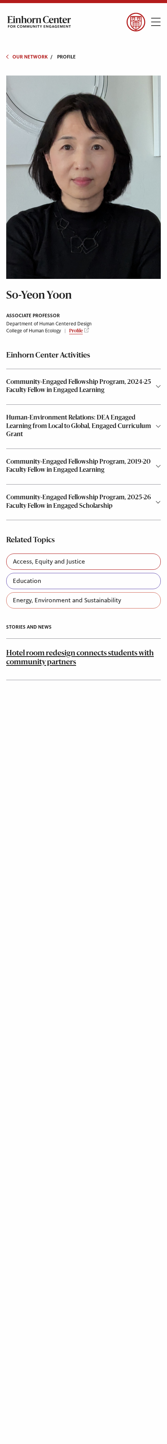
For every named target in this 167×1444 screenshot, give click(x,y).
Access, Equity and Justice (49, 562)
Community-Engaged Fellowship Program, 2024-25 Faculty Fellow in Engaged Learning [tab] (78, 386)
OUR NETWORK (30, 57)
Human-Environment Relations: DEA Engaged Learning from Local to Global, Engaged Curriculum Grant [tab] (78, 426)
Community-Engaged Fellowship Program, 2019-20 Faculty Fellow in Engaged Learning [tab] (78, 466)
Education (27, 581)
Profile (76, 331)
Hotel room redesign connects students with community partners (80, 658)
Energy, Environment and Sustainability (67, 600)
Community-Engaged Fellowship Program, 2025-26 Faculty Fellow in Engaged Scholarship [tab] (78, 502)
